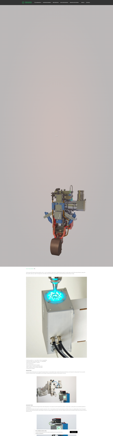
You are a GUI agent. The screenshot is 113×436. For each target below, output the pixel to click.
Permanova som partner (74, 2)
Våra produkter (55, 2)
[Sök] (34, 2)
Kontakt (88, 2)
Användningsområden (47, 2)
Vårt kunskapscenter (64, 2)
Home (27, 268)
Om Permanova (38, 2)
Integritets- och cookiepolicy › (39, 433)
